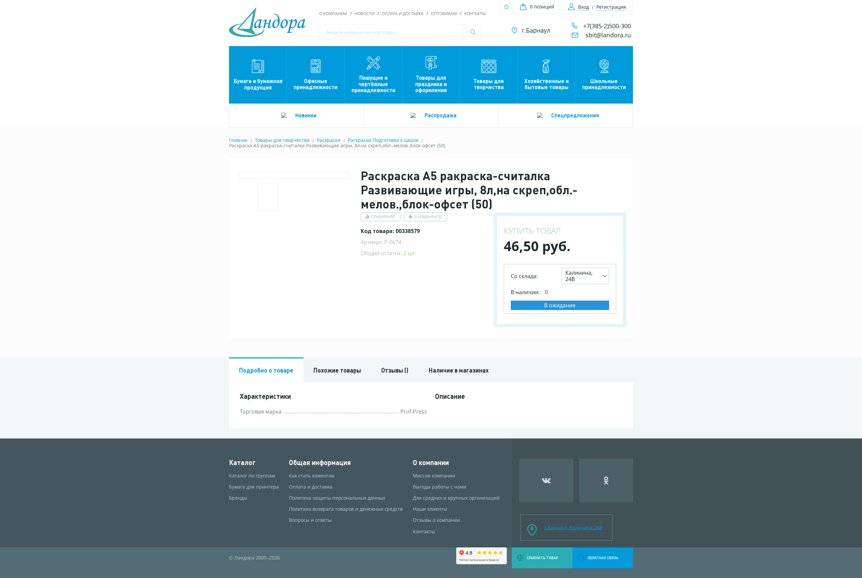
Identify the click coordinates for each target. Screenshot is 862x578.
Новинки (306, 115)
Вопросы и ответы (310, 520)
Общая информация (320, 462)
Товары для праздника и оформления (431, 83)
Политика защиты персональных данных (337, 498)
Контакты (475, 13)
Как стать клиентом (311, 475)
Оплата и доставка (403, 13)
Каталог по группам (252, 475)
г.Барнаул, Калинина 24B (573, 527)
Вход (583, 7)
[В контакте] (546, 480)
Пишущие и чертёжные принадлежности (373, 83)
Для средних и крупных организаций (456, 498)
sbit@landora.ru (608, 35)
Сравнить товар (542, 557)
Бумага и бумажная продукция (258, 83)
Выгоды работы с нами (439, 487)
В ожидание (559, 305)
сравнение (383, 217)
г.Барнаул (536, 30)
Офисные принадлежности (315, 83)
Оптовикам (444, 13)
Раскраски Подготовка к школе (383, 140)
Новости (364, 13)
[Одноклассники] (606, 480)
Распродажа (441, 115)
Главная (238, 140)
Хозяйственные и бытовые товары (546, 83)
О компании (333, 13)
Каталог (242, 462)
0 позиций (542, 6)
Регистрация (611, 7)
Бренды (238, 498)
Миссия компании (434, 475)
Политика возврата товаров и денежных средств (346, 509)
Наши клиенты (430, 509)
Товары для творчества (488, 83)
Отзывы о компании (436, 520)
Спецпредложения (575, 115)
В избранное (428, 217)
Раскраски (328, 140)
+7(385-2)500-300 (607, 26)
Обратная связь (603, 557)
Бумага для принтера (254, 487)
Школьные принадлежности (604, 83)
